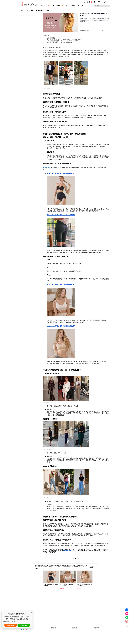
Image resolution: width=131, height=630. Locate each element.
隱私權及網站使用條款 (48, 566)
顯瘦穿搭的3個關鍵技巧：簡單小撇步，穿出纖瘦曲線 (64, 39)
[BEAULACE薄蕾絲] (29, 4)
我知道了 (92, 567)
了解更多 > (36, 568)
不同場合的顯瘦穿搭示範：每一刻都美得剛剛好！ (62, 41)
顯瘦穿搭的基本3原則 (53, 38)
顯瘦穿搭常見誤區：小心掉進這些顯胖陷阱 (60, 42)
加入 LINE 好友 (23, 625)
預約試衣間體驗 (11, 625)
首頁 (22, 10)
